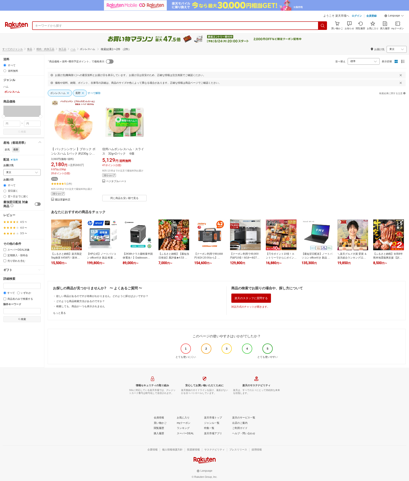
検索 (23, 131)
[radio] (4, 65)
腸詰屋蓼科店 (62, 199)
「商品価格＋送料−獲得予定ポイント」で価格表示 (75, 61)
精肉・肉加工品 (45, 49)
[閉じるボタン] (400, 75)
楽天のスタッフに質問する (251, 298)
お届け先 (8, 165)
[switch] (38, 204)
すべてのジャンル (12, 49)
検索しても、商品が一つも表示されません (80, 306)
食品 (29, 49)
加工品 (62, 49)
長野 (15, 149)
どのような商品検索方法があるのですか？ (80, 301)
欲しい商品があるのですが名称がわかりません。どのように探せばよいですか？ (102, 296)
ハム (73, 49)
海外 (15, 159)
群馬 (7, 149)
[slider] (3, 116)
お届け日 (8, 179)
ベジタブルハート (116, 181)
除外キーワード (12, 304)
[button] (394, 16)
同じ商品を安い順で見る (124, 198)
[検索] (322, 25)
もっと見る (59, 312)
